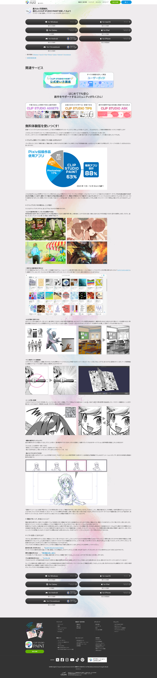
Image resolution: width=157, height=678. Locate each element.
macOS (41, 54)
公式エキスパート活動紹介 (120, 628)
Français (59, 667)
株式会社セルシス (80, 640)
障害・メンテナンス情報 (100, 648)
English (54, 667)
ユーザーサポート (61, 640)
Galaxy (55, 54)
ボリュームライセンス (62, 628)
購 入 (126, 2)
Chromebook (67, 54)
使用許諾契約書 (31, 58)
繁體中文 (77, 667)
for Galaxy (60, 631)
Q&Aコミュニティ (118, 626)
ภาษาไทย (87, 667)
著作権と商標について (100, 645)
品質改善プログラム (100, 646)
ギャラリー (116, 631)
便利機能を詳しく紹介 (48, 553)
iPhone (50, 54)
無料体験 (115, 2)
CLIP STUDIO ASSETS (123, 270)
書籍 (59, 626)
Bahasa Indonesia (94, 667)
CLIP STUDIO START (118, 624)
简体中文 (82, 667)
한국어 (72, 667)
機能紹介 (79, 624)
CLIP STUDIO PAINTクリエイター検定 (66, 649)
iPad (45, 54)
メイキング (46, 558)
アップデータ (98, 626)
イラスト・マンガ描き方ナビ (63, 642)
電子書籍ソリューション (82, 644)
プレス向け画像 (99, 629)
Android (60, 54)
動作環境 (79, 628)
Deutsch (68, 667)
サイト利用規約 (99, 641)
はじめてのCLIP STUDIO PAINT (54, 548)
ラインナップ (60, 624)
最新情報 (98, 637)
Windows (35, 54)
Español (64, 667)
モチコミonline (61, 645)
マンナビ (59, 644)
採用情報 (79, 645)
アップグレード (61, 629)
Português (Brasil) (103, 667)
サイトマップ (98, 639)
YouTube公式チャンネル (64, 647)
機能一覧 (79, 626)
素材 (96, 628)
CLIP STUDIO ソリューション (82, 642)
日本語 (50, 667)
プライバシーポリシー (100, 643)
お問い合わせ (98, 650)
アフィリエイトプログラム (119, 629)
